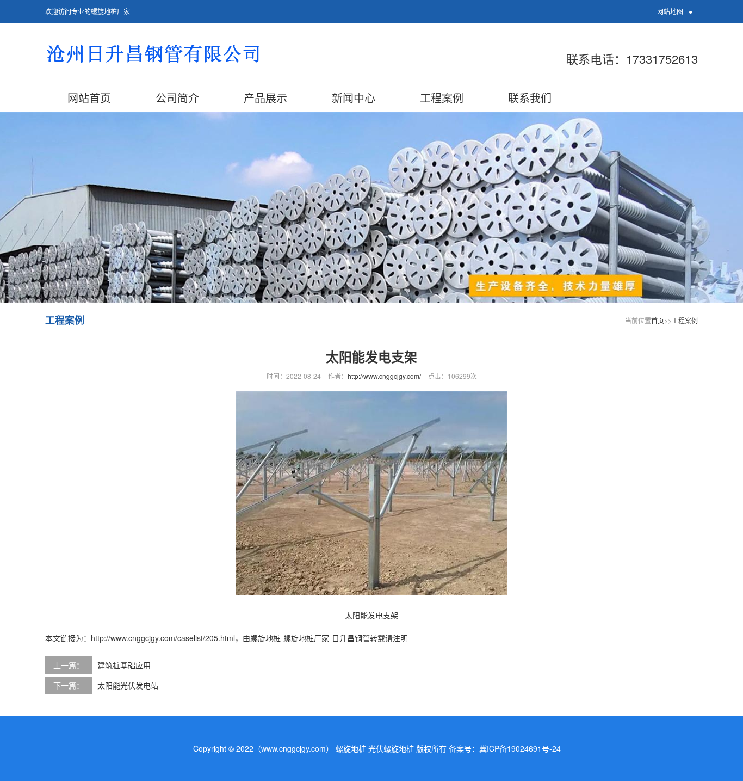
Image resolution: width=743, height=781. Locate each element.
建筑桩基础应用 (124, 665)
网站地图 (670, 11)
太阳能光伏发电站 (127, 685)
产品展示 (265, 98)
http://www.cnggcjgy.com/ (384, 375)
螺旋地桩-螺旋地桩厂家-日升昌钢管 (310, 637)
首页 (657, 320)
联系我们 (530, 98)
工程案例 (441, 98)
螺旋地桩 (351, 748)
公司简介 (177, 98)
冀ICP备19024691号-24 (520, 748)
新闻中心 (353, 98)
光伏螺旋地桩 (391, 748)
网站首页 (89, 98)
